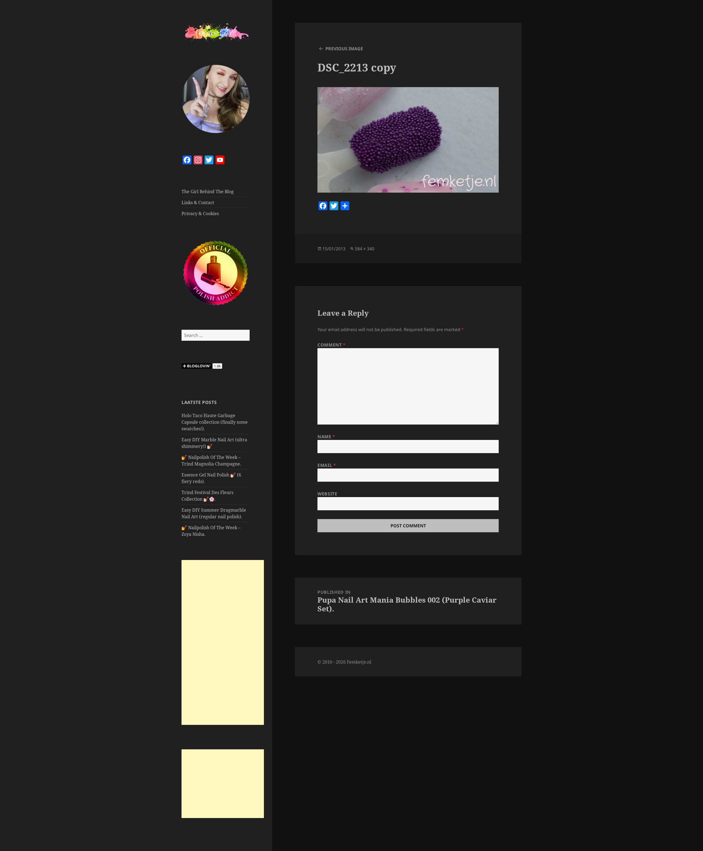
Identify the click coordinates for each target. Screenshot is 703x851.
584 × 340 (364, 249)
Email (326, 465)
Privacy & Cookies (200, 213)
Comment (331, 345)
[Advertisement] (223, 642)
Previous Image (344, 49)
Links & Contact (198, 202)
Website (327, 494)
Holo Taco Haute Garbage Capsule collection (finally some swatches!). (215, 422)
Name (326, 437)
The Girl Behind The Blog (208, 192)
